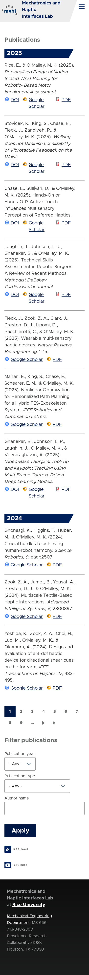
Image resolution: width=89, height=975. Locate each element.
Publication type (19, 776)
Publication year (19, 754)
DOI (15, 100)
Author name (16, 798)
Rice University (28, 905)
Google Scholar (27, 360)
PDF (66, 100)
